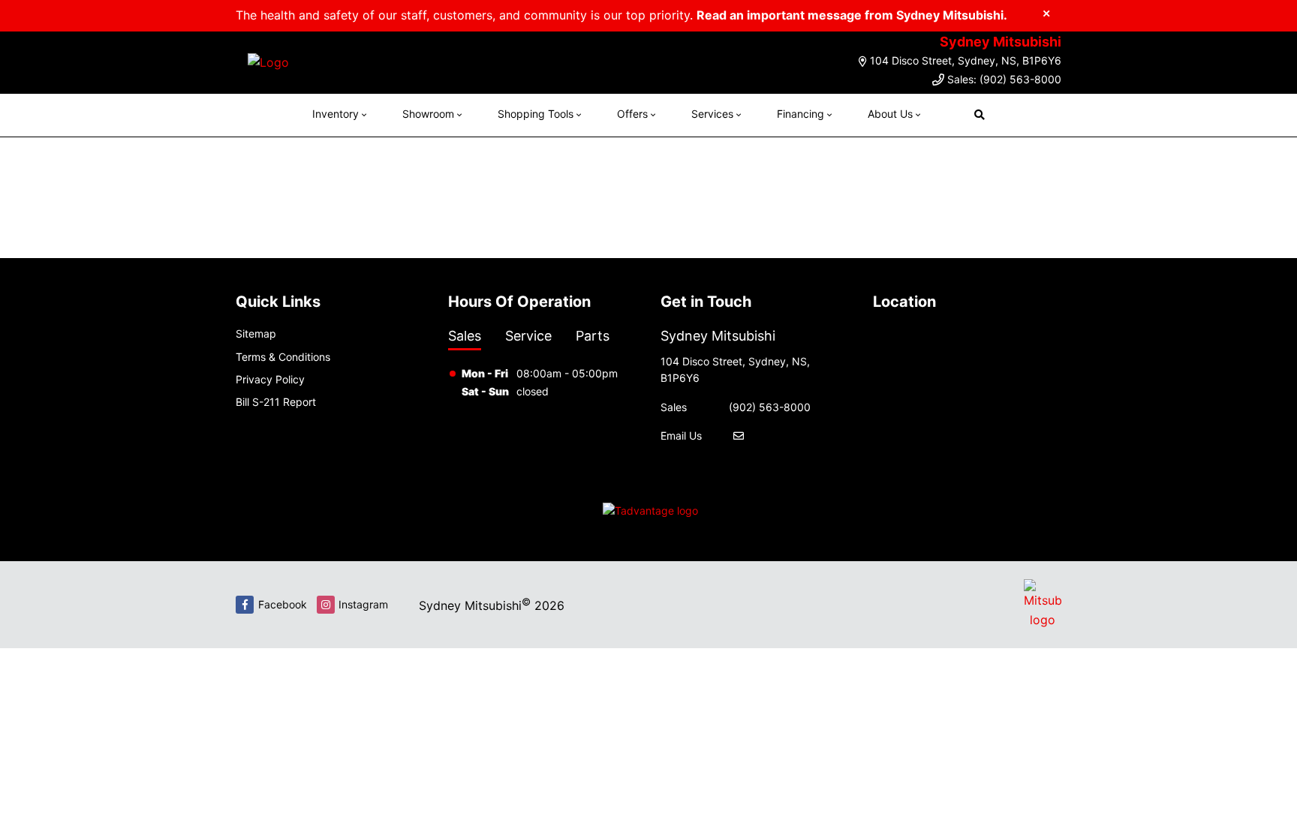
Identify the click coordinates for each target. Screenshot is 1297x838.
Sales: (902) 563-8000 (1004, 79)
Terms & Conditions (283, 356)
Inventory (335, 113)
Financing (800, 113)
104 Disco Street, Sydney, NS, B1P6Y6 (965, 60)
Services (712, 113)
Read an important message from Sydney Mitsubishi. (852, 15)
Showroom (428, 113)
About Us (890, 113)
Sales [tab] (464, 336)
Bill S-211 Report (276, 401)
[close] (1046, 13)
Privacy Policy (270, 379)
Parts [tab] (592, 336)
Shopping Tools (535, 113)
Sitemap (256, 333)
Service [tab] (528, 336)
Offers (632, 113)
